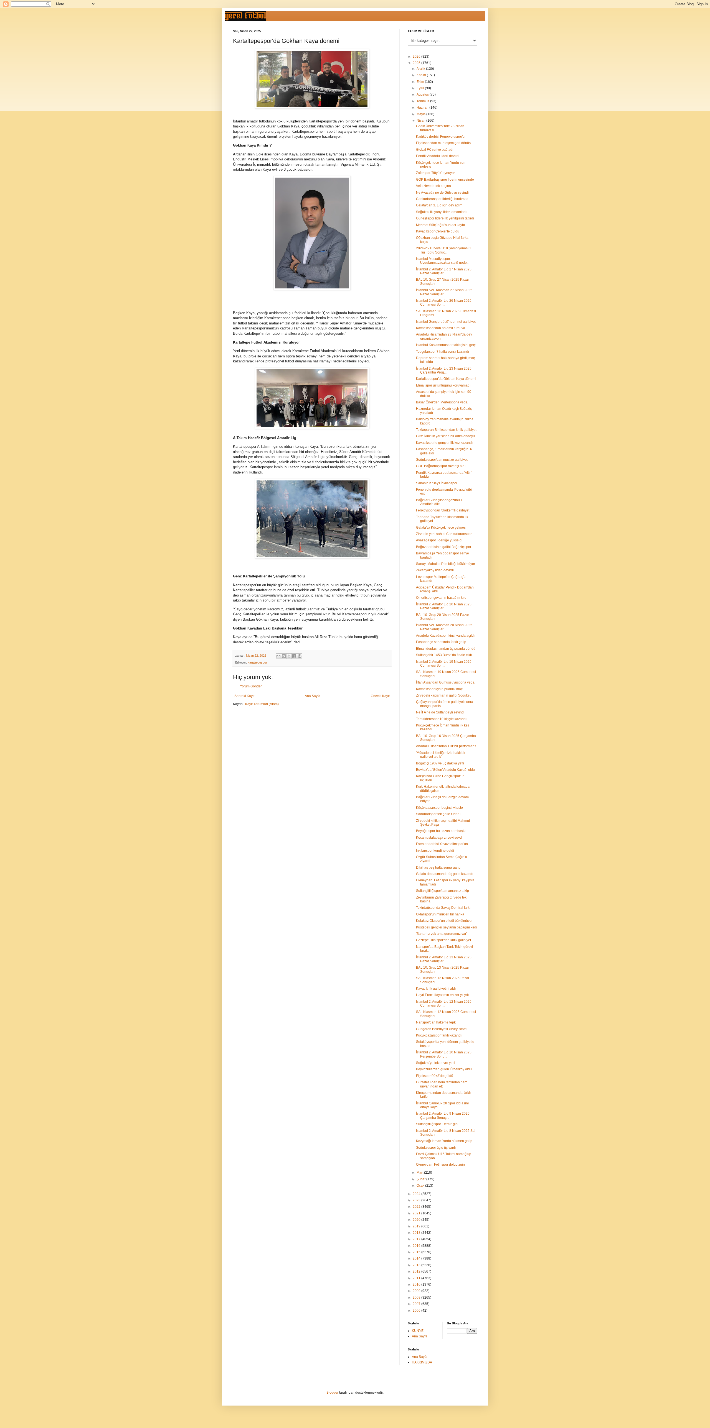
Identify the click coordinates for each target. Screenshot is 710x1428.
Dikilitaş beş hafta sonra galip (438, 867)
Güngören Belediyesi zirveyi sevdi (441, 1029)
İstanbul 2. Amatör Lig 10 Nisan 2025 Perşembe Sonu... (443, 1054)
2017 (417, 1239)
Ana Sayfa (312, 696)
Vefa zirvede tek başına (433, 186)
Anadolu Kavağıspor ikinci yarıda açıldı (445, 636)
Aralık (421, 69)
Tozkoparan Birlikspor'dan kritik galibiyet (446, 430)
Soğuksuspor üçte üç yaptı (436, 1148)
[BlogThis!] (283, 656)
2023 (417, 1200)
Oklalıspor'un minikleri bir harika (440, 914)
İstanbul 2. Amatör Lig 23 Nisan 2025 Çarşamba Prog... (443, 370)
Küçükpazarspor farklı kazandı (439, 1035)
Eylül (421, 88)
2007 (417, 1304)
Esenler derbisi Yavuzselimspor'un (442, 844)
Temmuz (423, 101)
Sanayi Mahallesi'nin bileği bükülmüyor (445, 564)
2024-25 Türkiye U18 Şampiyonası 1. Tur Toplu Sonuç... (444, 250)
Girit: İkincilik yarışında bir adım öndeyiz (445, 436)
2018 (417, 1233)
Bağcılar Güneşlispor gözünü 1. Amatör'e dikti (439, 502)
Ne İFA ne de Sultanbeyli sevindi (440, 712)
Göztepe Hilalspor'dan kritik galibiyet (443, 940)
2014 (417, 1258)
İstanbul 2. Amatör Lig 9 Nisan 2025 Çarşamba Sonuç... (443, 1115)
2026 (417, 56)
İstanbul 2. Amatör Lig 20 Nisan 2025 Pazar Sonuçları (443, 606)
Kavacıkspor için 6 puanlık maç (439, 689)
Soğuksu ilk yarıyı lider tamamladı (441, 212)
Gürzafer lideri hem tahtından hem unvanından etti (441, 1084)
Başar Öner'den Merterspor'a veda (442, 402)
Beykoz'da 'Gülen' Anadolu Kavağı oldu (445, 770)
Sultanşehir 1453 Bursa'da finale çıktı (444, 655)
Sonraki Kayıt (244, 696)
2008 (417, 1297)
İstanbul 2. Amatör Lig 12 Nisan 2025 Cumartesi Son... (443, 1003)
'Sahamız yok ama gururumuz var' (441, 934)
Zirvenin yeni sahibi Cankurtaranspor (444, 534)
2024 (417, 1194)
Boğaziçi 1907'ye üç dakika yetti (440, 763)
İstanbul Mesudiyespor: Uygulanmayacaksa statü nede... (442, 261)
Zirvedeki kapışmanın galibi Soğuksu (443, 695)
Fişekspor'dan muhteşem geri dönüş (443, 143)
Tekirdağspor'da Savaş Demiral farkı (443, 908)
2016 (417, 1246)
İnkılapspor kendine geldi (435, 851)
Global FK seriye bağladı (434, 150)
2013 (417, 1265)
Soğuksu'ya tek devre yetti (435, 1063)
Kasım (422, 75)
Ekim (421, 82)
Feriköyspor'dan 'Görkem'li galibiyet (442, 510)
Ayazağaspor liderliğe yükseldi (439, 540)
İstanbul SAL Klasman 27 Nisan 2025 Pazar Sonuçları (444, 292)
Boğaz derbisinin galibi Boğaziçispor (443, 547)
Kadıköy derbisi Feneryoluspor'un (441, 137)
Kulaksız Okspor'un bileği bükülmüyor (444, 921)
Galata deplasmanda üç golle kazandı (444, 874)
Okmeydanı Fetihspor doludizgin (440, 1164)
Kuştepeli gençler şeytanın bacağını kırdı (446, 927)
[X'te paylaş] (289, 656)
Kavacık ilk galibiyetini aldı (436, 989)
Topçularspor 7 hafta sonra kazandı (442, 352)
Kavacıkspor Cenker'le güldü (437, 231)
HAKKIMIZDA (422, 1362)
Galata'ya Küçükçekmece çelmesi (441, 527)
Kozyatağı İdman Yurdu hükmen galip (444, 1141)
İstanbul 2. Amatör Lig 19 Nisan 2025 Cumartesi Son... (443, 663)
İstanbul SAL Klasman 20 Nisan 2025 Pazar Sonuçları (444, 627)
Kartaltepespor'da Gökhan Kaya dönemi (446, 379)
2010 (417, 1284)
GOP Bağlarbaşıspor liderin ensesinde (445, 179)
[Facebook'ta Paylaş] (294, 656)
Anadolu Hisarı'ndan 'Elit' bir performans (446, 746)
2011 (417, 1278)
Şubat (421, 1179)
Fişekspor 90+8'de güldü (434, 1076)
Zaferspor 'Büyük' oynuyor (435, 173)
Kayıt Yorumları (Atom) (262, 704)
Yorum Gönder (251, 686)
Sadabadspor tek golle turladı (438, 814)
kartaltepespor (257, 662)
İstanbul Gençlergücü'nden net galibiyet (446, 322)
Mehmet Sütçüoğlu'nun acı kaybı (440, 225)
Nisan (421, 120)
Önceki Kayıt (380, 696)
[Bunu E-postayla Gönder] (278, 656)
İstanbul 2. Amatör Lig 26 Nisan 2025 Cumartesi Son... (443, 302)
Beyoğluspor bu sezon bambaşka (441, 831)
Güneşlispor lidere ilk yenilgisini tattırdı (445, 218)
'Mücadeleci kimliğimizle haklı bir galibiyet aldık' (440, 755)
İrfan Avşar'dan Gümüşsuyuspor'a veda (445, 682)
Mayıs (421, 114)
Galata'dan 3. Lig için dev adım (439, 205)
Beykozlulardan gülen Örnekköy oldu (444, 1069)
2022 (417, 1207)
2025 (417, 63)
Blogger (332, 1392)
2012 (417, 1271)
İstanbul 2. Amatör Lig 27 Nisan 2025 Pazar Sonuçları (443, 271)
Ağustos (423, 94)
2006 (417, 1310)
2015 (417, 1252)
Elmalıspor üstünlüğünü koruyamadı (443, 385)
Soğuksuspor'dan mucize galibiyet (442, 460)
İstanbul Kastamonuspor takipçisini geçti (446, 345)
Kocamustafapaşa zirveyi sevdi (439, 838)
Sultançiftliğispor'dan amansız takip (442, 891)
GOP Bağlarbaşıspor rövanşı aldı (440, 466)
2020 (417, 1220)
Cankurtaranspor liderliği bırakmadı (442, 199)
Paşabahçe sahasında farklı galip (441, 642)
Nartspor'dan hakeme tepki (436, 1022)
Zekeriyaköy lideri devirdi (435, 570)
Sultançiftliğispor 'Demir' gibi (437, 1124)
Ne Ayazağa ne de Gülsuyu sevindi (442, 193)
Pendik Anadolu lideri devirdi (437, 156)
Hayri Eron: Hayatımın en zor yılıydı (442, 995)
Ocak (421, 1186)
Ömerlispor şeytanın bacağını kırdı (441, 598)
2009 (417, 1291)
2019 (417, 1226)
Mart (420, 1172)
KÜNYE (418, 1331)
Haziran (423, 107)
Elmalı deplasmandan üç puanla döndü (445, 649)
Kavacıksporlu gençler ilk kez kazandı (444, 443)
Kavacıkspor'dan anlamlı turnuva (440, 328)
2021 (417, 1213)
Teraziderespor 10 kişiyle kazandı (441, 719)
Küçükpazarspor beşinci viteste (439, 808)
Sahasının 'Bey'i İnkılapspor (436, 483)
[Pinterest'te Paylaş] (299, 656)
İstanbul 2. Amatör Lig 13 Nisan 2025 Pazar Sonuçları (443, 959)
